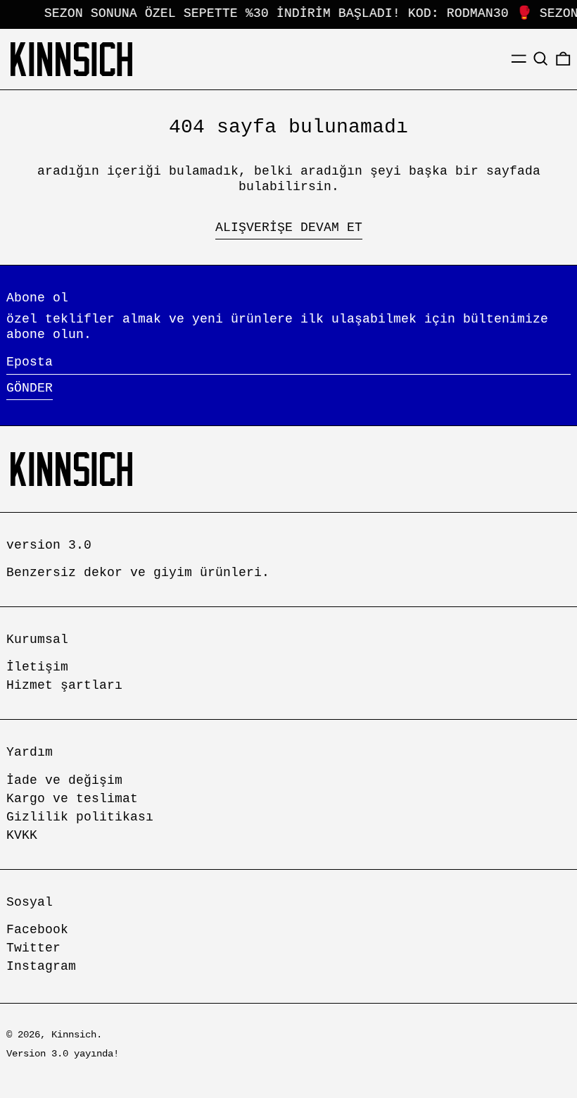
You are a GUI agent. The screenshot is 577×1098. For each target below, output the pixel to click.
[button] (541, 58)
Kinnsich (73, 1034)
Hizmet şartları (64, 685)
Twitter (33, 948)
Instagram (41, 966)
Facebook (37, 930)
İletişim (37, 667)
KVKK (21, 835)
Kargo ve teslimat (72, 799)
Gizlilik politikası (79, 817)
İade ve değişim (64, 780)
